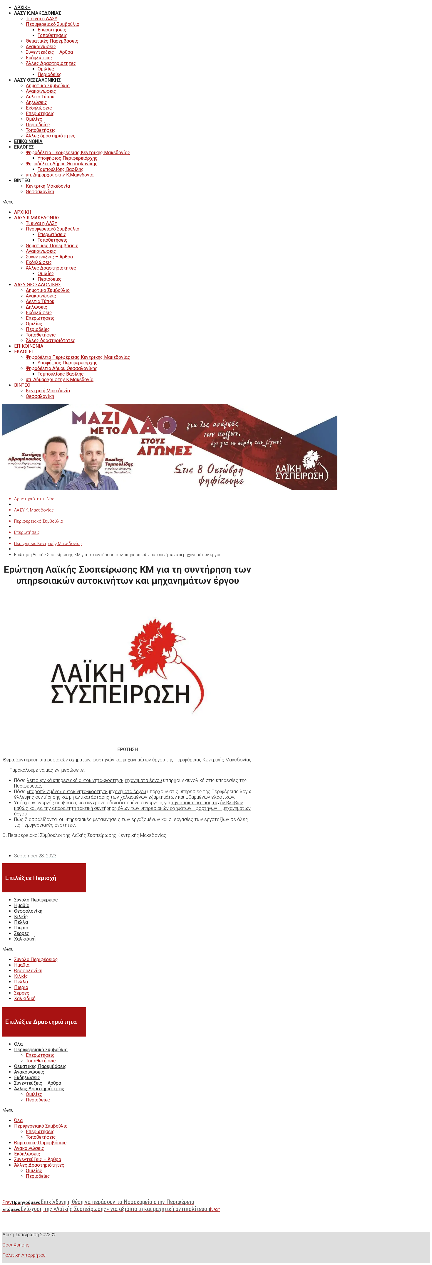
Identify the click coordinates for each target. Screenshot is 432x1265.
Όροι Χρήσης (15, 1245)
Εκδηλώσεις (39, 57)
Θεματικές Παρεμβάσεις (52, 41)
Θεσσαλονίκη (40, 191)
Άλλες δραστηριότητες (51, 136)
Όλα (18, 1044)
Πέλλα (21, 922)
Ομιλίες (46, 69)
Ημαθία (21, 905)
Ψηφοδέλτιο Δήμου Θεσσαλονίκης (62, 163)
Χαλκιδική (25, 939)
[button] (169, 202)
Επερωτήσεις (52, 30)
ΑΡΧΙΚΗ (22, 7)
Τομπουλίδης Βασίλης (61, 169)
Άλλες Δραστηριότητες (51, 63)
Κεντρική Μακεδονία (48, 186)
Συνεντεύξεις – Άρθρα (49, 52)
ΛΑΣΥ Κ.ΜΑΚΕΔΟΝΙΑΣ (37, 13)
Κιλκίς (21, 916)
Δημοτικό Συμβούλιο (48, 85)
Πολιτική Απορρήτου (24, 1255)
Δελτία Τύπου (40, 97)
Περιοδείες (50, 74)
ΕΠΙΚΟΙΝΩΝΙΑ (28, 141)
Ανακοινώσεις (41, 46)
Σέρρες (21, 933)
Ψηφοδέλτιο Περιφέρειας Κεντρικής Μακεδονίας (78, 152)
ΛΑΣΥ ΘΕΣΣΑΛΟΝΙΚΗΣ (37, 80)
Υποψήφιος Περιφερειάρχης (68, 158)
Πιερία (21, 928)
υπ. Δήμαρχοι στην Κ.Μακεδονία (59, 175)
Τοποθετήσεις (53, 35)
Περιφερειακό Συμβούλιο (52, 24)
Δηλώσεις (36, 102)
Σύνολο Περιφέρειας (36, 900)
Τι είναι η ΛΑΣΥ (41, 18)
